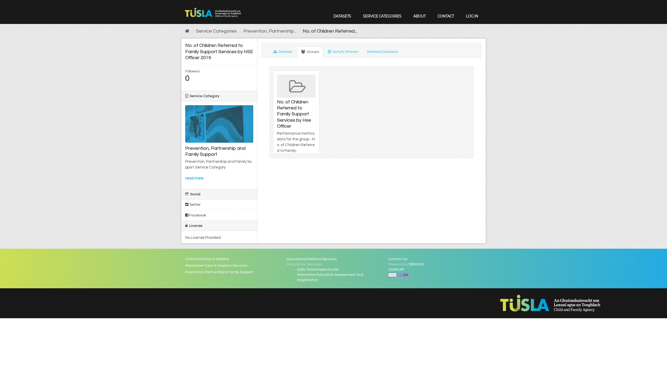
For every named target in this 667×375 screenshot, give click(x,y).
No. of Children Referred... (330, 31)
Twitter (194, 205)
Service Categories (382, 16)
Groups (312, 52)
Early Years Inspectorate (318, 269)
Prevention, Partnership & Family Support (219, 272)
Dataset (285, 52)
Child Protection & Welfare (207, 259)
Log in (472, 16)
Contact (445, 16)
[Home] (187, 31)
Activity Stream (345, 52)
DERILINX (416, 264)
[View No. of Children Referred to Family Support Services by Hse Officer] (296, 112)
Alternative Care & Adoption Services (216, 265)
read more (194, 178)
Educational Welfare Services (312, 259)
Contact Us (397, 259)
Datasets (342, 16)
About (419, 16)
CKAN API (396, 269)
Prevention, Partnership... (269, 31)
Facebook (197, 215)
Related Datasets (382, 52)
